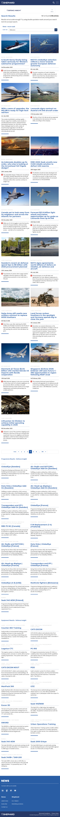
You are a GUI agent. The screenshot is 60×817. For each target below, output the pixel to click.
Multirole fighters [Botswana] (44, 583)
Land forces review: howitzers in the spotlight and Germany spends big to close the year (44, 316)
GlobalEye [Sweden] (10, 467)
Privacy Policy (55, 813)
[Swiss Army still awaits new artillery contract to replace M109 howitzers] (15, 297)
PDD (33, 667)
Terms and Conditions (44, 813)
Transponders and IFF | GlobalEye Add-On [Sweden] (14, 506)
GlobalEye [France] (39, 505)
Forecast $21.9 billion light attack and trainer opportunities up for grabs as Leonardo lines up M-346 (44, 215)
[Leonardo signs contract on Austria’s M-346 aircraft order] (45, 92)
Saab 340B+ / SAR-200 (11, 757)
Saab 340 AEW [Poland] (12, 600)
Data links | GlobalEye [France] (41, 545)
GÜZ (33, 686)
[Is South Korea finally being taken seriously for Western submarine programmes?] (15, 43)
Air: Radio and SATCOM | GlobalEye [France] (12, 545)
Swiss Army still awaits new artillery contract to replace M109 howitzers (14, 315)
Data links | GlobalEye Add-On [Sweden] (14, 487)
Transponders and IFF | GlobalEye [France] (41, 564)
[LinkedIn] (2, 790)
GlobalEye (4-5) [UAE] (11, 583)
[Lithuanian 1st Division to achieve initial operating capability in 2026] (15, 404)
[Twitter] (11, 790)
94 (42, 452)
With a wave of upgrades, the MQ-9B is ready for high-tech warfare (15, 110)
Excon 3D (5, 705)
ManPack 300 (7, 686)
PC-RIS (34, 649)
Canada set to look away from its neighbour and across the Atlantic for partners (15, 214)
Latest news (4, 801)
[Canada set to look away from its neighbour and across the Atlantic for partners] (15, 196)
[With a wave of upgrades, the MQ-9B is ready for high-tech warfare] (15, 92)
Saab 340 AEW (8, 741)
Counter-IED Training (11, 628)
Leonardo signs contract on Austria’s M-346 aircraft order (44, 109)
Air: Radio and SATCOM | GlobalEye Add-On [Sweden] (44, 468)
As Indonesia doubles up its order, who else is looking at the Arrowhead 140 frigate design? (14, 165)
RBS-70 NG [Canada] (10, 526)
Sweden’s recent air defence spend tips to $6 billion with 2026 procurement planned (14, 265)
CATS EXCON (36, 629)
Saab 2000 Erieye (39, 741)
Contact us (4, 807)
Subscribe (4, 804)
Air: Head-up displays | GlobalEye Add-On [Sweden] (44, 487)
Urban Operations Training (43, 724)
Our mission (15, 801)
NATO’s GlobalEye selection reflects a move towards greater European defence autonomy (43, 63)
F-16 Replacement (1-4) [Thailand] (41, 526)
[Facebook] (6, 790)
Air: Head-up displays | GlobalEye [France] (11, 564)
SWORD (5, 723)
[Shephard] (7, 3)
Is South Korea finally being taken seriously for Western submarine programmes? (14, 62)
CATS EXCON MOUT (10, 667)
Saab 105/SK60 (37, 704)
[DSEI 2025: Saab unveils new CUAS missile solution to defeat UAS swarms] (45, 146)
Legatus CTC (7, 649)
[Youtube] (15, 790)
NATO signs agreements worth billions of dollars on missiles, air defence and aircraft (43, 266)
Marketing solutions (17, 804)
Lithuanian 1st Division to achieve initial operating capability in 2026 (13, 423)
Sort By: (5, 29)
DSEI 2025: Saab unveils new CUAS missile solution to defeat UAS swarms (44, 164)
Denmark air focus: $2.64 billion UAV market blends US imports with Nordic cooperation (15, 372)
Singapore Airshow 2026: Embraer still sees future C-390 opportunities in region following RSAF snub (43, 372)
